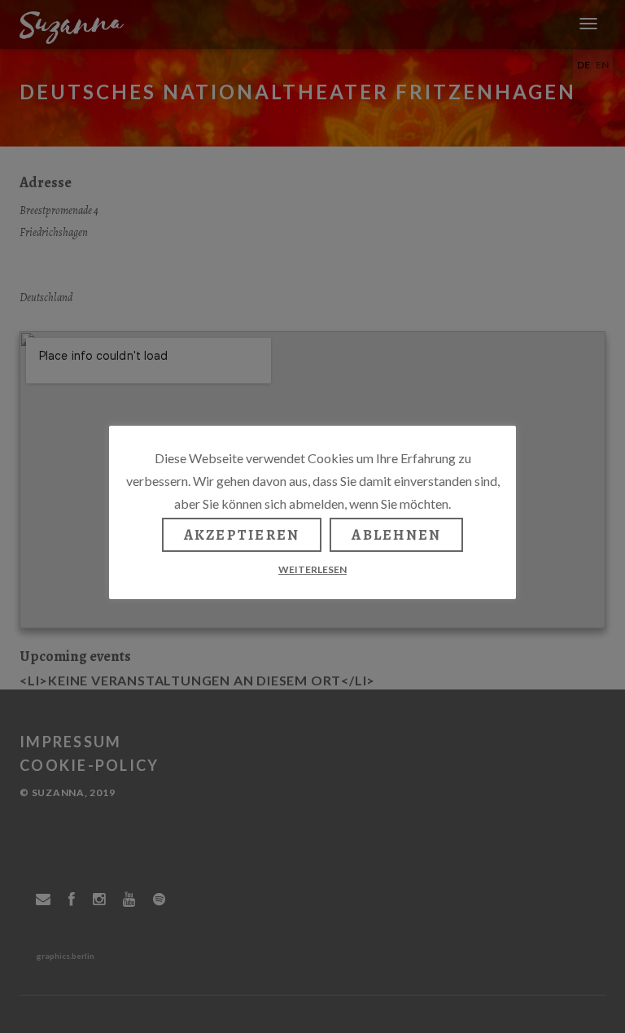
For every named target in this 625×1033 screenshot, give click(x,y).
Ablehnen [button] (396, 535)
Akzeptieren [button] (242, 535)
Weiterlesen (312, 569)
